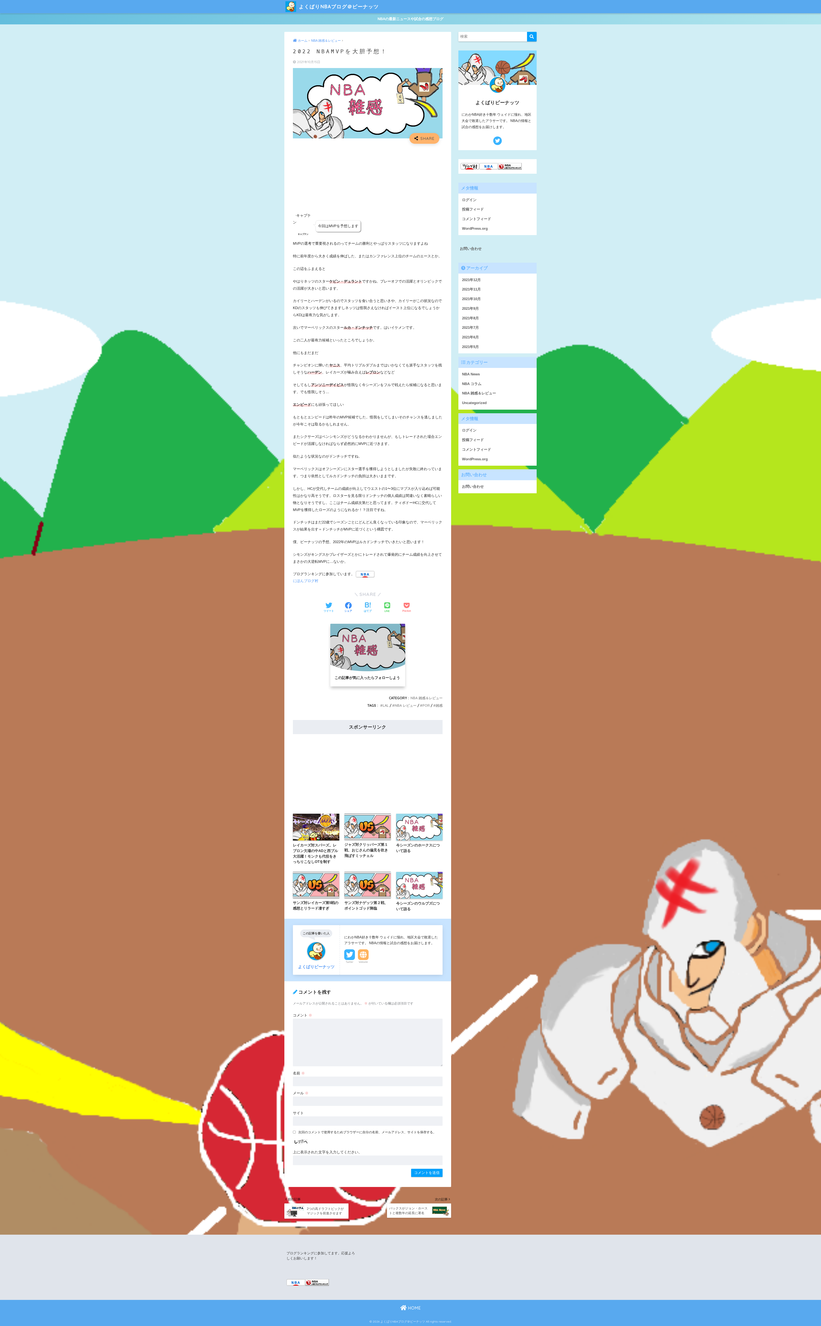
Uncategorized (474, 403)
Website (363, 961)
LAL (386, 705)
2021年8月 (470, 318)
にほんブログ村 (305, 581)
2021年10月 (471, 299)
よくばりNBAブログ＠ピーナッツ (338, 6)
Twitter (349, 961)
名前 (299, 1073)
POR (426, 705)
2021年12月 (471, 280)
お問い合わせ (471, 249)
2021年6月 (470, 337)
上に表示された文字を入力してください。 (327, 1152)
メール (301, 1093)
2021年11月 (471, 289)
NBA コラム (471, 384)
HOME (414, 1308)
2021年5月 (470, 347)
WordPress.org (475, 229)
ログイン (469, 200)
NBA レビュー (405, 705)
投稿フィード (473, 209)
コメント (302, 1015)
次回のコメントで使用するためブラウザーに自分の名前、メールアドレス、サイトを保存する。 (367, 1132)
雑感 (439, 705)
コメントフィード (476, 219)
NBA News (471, 374)
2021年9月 (470, 309)
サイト (298, 1113)
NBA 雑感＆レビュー (426, 698)
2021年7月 (470, 328)
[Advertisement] (368, 178)
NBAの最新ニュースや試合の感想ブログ (410, 19)
